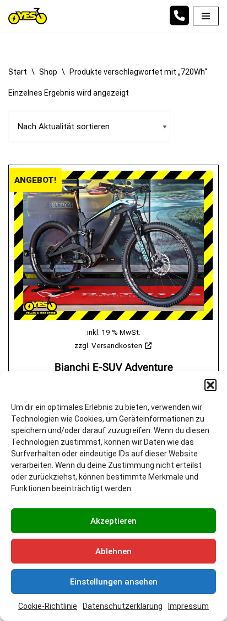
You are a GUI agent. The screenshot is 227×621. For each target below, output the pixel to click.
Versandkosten (116, 345)
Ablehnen (113, 551)
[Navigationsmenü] (206, 16)
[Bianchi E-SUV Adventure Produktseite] (113, 245)
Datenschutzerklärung (123, 606)
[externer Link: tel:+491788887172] (179, 21)
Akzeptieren (113, 521)
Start (17, 71)
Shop (48, 71)
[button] (210, 385)
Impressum (188, 606)
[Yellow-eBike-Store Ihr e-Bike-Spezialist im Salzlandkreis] (30, 16)
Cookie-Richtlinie (47, 606)
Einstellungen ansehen (114, 582)
